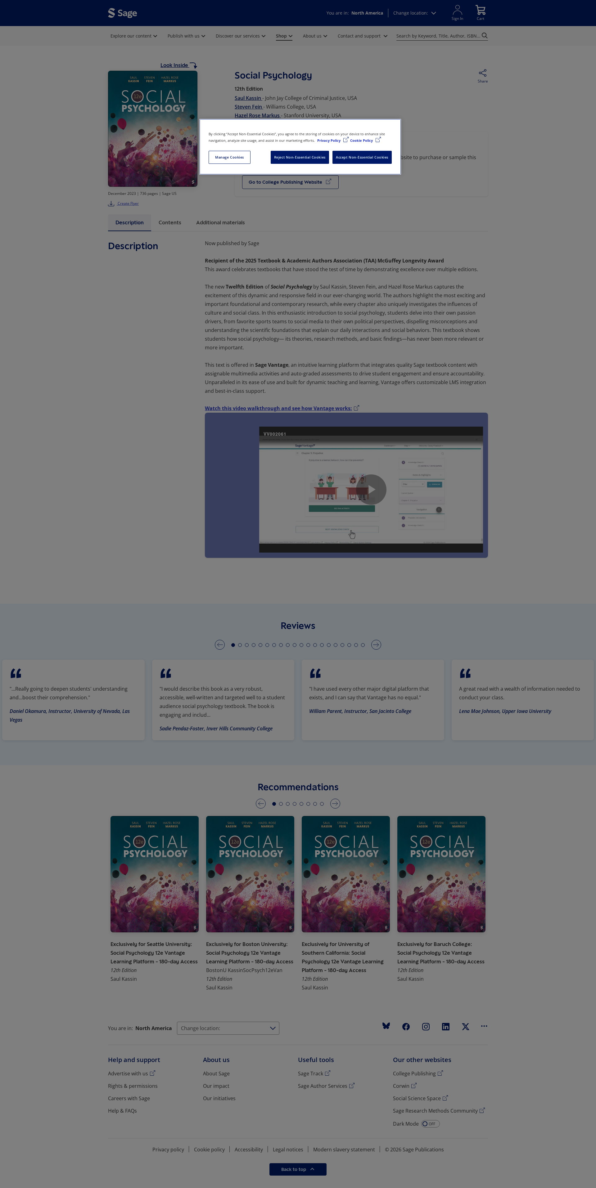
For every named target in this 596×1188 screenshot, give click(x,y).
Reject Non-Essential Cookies (300, 157)
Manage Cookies (229, 157)
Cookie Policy (362, 140)
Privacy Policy (329, 140)
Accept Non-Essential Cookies (362, 157)
